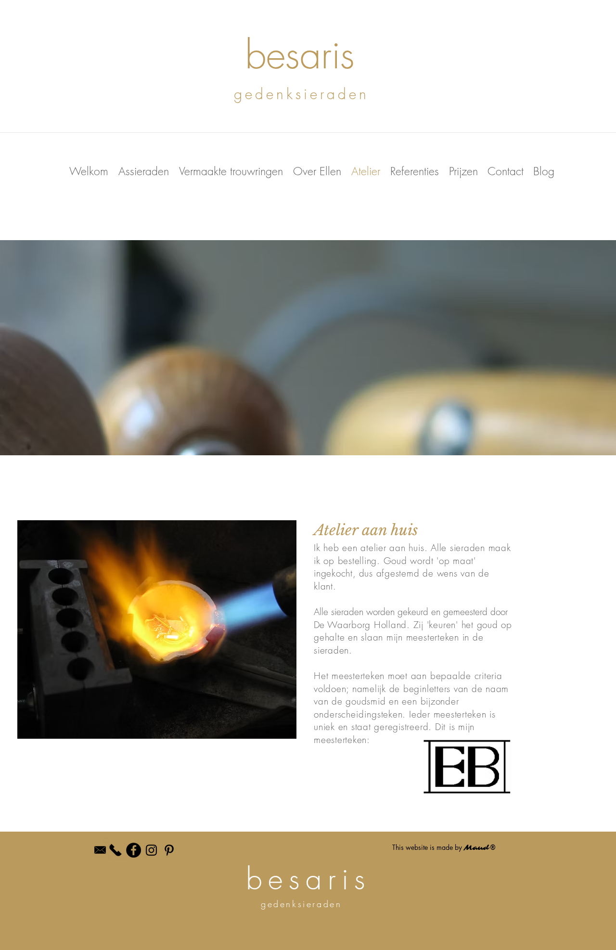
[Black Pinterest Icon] (169, 850)
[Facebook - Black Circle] (133, 850)
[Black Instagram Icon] (151, 850)
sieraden (467, 547)
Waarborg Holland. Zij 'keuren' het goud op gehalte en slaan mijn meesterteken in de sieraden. (413, 637)
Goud (395, 560)
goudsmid (365, 701)
